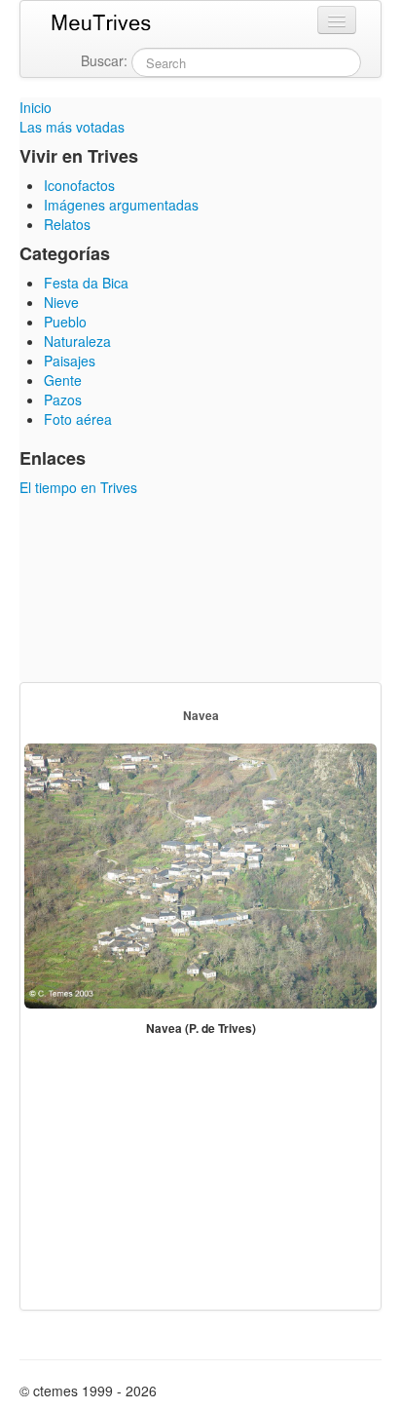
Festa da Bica (86, 282)
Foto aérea (78, 419)
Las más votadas (72, 126)
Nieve (61, 302)
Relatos (67, 224)
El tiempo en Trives (78, 487)
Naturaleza (77, 341)
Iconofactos (79, 185)
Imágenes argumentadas (121, 204)
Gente (63, 380)
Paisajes (69, 360)
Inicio (35, 107)
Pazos (63, 399)
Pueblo (65, 321)
